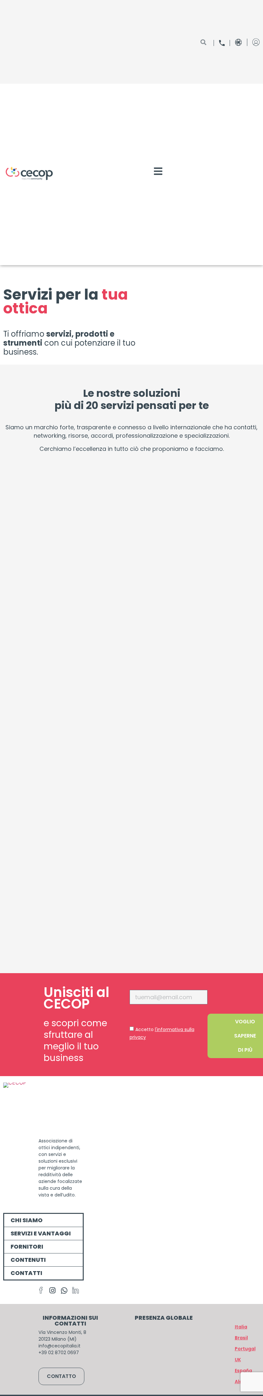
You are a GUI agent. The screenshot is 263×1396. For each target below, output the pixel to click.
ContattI (26, 1273)
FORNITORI (27, 1246)
